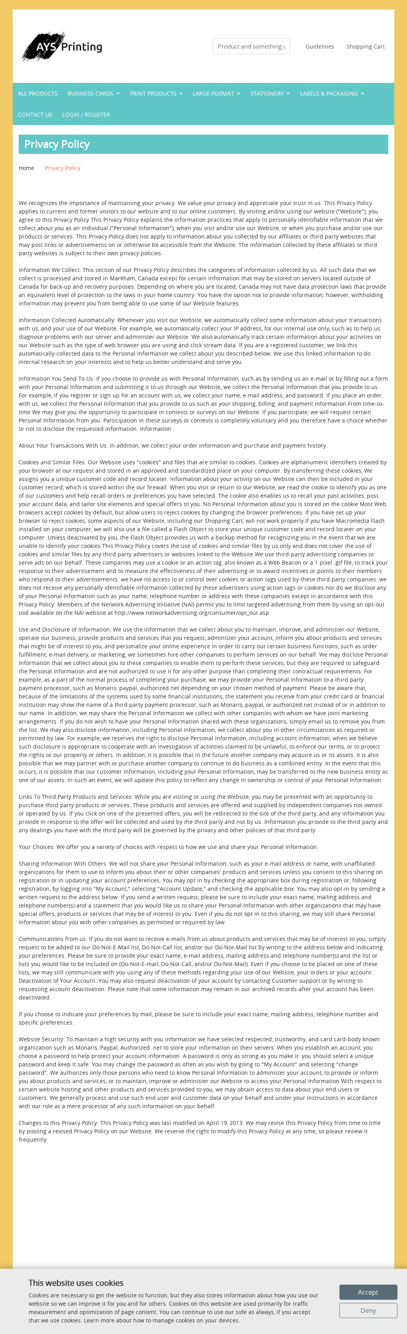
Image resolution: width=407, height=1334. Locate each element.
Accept (368, 1292)
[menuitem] (38, 93)
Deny (368, 1310)
